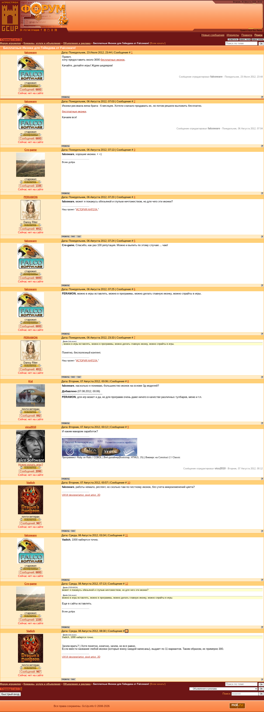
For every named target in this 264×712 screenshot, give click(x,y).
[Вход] (41, 30)
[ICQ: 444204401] (78, 236)
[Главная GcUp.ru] (10, 30)
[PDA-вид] (52, 30)
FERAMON (31, 197)
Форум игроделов (10, 43)
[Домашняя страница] (73, 236)
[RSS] (55, 30)
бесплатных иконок (113, 59)
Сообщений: (30, 89)
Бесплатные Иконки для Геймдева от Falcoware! (121, 43)
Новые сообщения (213, 35)
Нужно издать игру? (30, 464)
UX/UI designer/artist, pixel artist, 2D (81, 495)
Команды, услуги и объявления (42, 43)
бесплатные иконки (74, 111)
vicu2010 (30, 427)
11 (126, 535)
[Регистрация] (31, 30)
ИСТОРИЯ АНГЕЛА (87, 209)
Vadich (30, 482)
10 (128, 482)
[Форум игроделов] (21, 30)
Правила (246, 35)
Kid (30, 381)
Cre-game (30, 149)
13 (126, 631)
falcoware (30, 52)
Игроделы (233, 35)
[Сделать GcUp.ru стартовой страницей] (45, 30)
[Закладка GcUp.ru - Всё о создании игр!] (48, 30)
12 (126, 583)
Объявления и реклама (77, 43)
